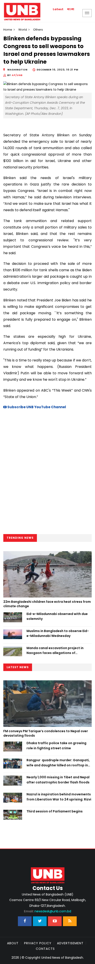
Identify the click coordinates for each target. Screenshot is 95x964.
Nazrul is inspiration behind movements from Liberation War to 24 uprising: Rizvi (59, 796)
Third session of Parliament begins (55, 811)
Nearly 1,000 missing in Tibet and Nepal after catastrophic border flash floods (58, 779)
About (13, 943)
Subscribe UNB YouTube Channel (36, 407)
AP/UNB (17, 75)
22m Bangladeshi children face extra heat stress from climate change (47, 603)
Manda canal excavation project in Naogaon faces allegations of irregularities (55, 651)
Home (7, 29)
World (22, 29)
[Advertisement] (47, 473)
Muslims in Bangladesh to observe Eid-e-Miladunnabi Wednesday (58, 633)
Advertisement (70, 943)
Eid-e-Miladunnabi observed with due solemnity (57, 616)
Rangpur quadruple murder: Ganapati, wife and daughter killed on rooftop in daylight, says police (58, 763)
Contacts (45, 948)
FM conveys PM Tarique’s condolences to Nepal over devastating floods (45, 733)
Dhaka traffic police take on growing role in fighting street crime (56, 745)
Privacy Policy (37, 943)
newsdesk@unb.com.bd (47, 911)
